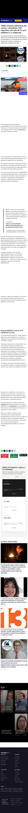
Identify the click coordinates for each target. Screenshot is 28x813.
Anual (23, 476)
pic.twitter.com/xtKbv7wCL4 (14, 227)
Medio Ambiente (9, 788)
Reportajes (17, 780)
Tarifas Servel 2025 (14, 802)
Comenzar (14, 510)
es (17, 804)
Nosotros (12, 798)
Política (2, 788)
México (2, 774)
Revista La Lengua (19, 781)
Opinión (16, 776)
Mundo (2, 780)
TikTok (16, 764)
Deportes (21, 791)
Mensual (17, 476)
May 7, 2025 (22, 232)
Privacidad (3, 764)
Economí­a (3, 46)
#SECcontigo (10, 225)
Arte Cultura (9, 791)
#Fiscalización (18, 225)
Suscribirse (14, 493)
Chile (14, 46)
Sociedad (20, 790)
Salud (6, 790)
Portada (19, 46)
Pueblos (20, 788)
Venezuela (3, 776)
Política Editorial (4, 758)
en (19, 804)
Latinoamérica (4, 778)
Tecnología (15, 791)
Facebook (17, 756)
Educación (3, 791)
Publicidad (3, 760)
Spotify (16, 766)
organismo (4, 404)
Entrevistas (17, 778)
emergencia (12, 406)
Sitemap (21, 802)
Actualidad (9, 46)
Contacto (3, 762)
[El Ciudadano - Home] (6, 20)
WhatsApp (14, 456)
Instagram (17, 758)
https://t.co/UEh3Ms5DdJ (13, 224)
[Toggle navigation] (25, 20)
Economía (15, 788)
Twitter (16, 760)
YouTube (23, 455)
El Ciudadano (5, 70)
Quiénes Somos (4, 756)
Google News (5, 455)
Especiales (14, 790)
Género (10, 790)
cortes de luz (22, 129)
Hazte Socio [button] (18, 20)
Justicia (2, 790)
